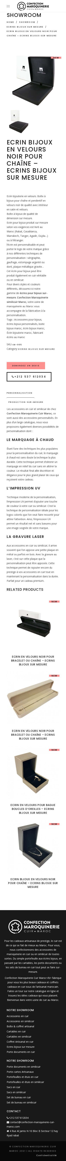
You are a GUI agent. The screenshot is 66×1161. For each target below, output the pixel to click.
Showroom (27, 22)
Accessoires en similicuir (20, 1021)
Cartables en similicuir (19, 1036)
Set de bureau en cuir (19, 1097)
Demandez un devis (26, 365)
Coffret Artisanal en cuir (20, 1041)
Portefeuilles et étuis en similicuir (25, 1082)
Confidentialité (46, 1155)
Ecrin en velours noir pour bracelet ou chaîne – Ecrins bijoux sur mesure (33, 660)
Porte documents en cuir (21, 1052)
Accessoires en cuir (18, 1016)
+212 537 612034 (30, 376)
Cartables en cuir (16, 1031)
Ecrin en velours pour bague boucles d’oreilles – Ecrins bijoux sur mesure (33, 809)
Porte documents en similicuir (23, 1066)
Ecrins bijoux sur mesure (25, 26)
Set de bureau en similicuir (21, 1102)
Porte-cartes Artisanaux (20, 1071)
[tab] (33, 393)
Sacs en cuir (13, 1087)
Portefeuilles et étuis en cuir (22, 1077)
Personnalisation (20, 392)
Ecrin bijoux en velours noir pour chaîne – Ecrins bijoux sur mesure (33, 883)
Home (10, 22)
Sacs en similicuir (16, 1092)
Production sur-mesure (25, 402)
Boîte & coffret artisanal (20, 1026)
